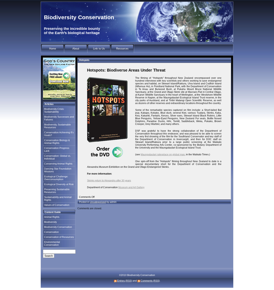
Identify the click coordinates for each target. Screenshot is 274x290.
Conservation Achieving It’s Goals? (59, 134)
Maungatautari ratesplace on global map (163, 154)
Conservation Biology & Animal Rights (57, 141)
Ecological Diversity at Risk (59, 184)
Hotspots (84, 60)
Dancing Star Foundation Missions (57, 170)
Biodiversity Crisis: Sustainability (54, 110)
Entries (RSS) (124, 280)
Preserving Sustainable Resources (57, 191)
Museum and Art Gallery (131, 187)
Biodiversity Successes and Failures (59, 118)
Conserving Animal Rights (58, 163)
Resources (122, 48)
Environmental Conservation (52, 243)
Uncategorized (98, 202)
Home (52, 48)
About (75, 48)
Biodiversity (50, 222)
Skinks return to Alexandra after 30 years (109, 180)
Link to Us (99, 48)
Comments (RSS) (150, 280)
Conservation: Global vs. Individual (57, 157)
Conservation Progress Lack (56, 149)
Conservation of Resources (59, 237)
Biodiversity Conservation (79, 17)
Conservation (51, 232)
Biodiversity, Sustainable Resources (57, 126)
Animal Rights (51, 217)
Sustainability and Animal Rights (58, 198)
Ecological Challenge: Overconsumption (56, 178)
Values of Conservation (56, 205)
